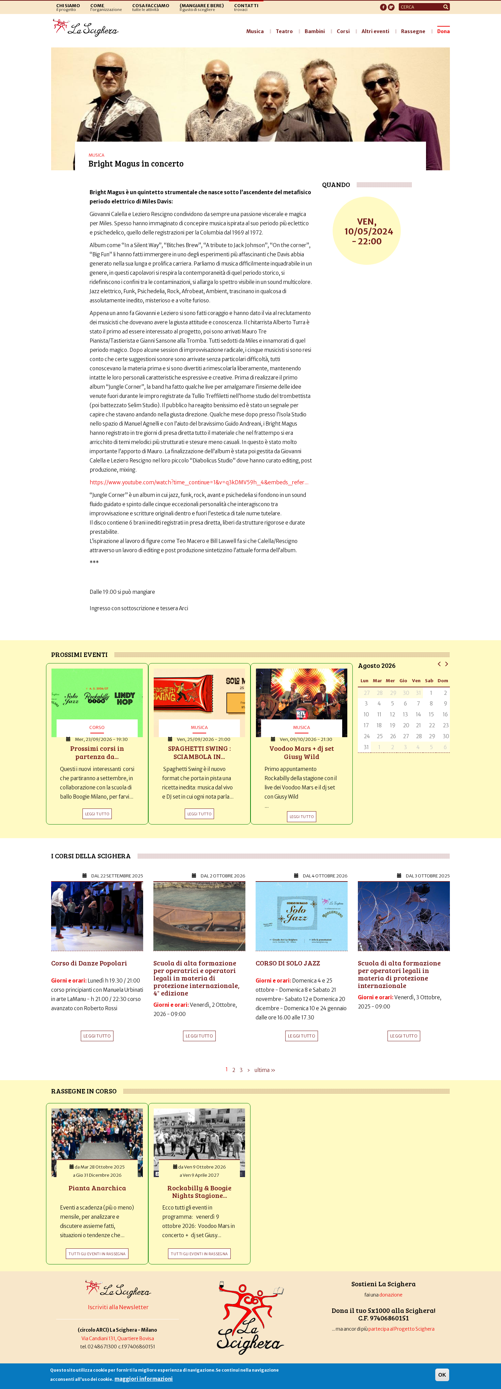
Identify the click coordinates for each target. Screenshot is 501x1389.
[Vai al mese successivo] (446, 664)
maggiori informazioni (144, 1379)
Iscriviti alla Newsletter (118, 1307)
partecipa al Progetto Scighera (401, 1329)
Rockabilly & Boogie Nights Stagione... (199, 1191)
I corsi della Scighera (91, 855)
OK (442, 1375)
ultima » (265, 1070)
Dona (443, 31)
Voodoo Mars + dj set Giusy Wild (301, 752)
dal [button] (117, 876)
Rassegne (413, 31)
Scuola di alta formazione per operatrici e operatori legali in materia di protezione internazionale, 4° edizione (196, 978)
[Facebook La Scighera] (383, 5)
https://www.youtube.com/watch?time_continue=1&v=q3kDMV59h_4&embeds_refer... (199, 482)
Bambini (315, 31)
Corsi (343, 31)
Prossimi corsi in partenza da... (97, 752)
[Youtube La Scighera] (391, 5)
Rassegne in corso (84, 1091)
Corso (97, 727)
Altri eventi (375, 31)
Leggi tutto (97, 1036)
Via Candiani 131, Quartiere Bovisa (117, 1339)
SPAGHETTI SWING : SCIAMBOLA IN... (199, 752)
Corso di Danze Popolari (89, 963)
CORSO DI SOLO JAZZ (288, 963)
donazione (391, 1295)
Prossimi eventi (79, 654)
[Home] (87, 28)
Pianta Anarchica (97, 1187)
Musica (255, 31)
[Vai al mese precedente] (439, 664)
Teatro (284, 31)
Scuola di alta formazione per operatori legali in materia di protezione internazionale (399, 974)
